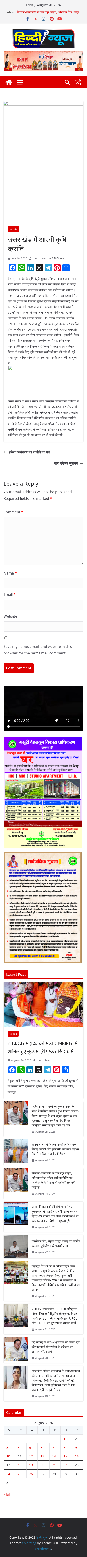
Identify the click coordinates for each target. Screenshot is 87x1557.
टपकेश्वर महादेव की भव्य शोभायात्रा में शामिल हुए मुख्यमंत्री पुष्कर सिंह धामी (43, 1047)
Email (10, 594)
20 (42, 1465)
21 (54, 1465)
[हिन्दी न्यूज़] (9, 82)
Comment (13, 512)
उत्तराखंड (13, 229)
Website (10, 616)
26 (31, 1474)
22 (65, 1465)
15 (65, 1456)
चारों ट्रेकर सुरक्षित (66, 463)
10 (8, 1456)
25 (19, 1474)
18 (19, 1465)
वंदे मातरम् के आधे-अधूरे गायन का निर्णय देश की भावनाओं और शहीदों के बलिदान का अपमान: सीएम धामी (56, 1347)
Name (10, 573)
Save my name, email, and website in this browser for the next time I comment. (38, 650)
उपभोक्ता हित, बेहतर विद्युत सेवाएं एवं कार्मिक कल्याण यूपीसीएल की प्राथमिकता (56, 1243)
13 (42, 1456)
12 (31, 1456)
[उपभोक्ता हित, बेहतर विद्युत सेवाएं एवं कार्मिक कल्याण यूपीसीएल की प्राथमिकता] (16, 1246)
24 (8, 1474)
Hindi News (40, 258)
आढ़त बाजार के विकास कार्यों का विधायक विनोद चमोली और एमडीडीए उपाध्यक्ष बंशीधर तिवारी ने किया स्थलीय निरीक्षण (55, 1149)
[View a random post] (78, 82)
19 (31, 1465)
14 (54, 1456)
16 (77, 1456)
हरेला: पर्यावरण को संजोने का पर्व (29, 452)
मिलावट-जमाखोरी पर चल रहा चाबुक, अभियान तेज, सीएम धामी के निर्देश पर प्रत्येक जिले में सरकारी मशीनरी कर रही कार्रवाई (53, 1180)
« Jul (7, 1494)
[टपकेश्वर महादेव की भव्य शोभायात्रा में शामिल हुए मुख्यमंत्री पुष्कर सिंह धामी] (43, 1004)
